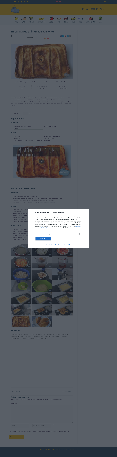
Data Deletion (49, 244)
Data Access (58, 244)
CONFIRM (43, 239)
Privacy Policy (67, 244)
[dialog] (58, 228)
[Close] (86, 212)
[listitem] (58, 234)
